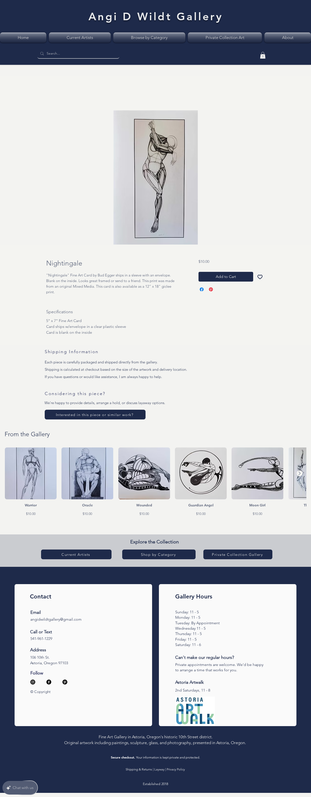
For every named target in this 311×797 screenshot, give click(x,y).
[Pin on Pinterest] (211, 290)
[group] (155, 483)
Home (51, 93)
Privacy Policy (176, 770)
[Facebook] (48, 683)
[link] (263, 55)
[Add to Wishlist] (260, 278)
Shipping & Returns (139, 770)
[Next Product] (299, 474)
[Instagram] (32, 683)
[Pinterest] (64, 683)
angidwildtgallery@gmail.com (56, 620)
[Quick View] (31, 474)
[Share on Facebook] (202, 290)
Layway (159, 770)
